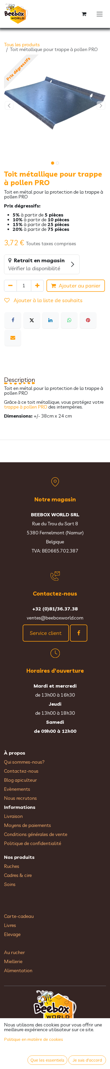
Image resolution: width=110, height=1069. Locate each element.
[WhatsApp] (69, 320)
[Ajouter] (37, 286)
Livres (10, 925)
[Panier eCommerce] (84, 14)
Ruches (11, 866)
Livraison (13, 816)
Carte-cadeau (19, 916)
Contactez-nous (21, 771)
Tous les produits (22, 44)
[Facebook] (13, 320)
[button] (9, 105)
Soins (9, 884)
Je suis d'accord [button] (87, 1060)
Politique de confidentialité (32, 843)
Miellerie (13, 961)
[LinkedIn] (50, 320)
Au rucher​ (14, 952)
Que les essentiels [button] (47, 1060)
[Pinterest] (88, 320)
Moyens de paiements (27, 825)
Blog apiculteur (20, 780)
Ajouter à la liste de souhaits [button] (47, 300)
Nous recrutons (20, 798)
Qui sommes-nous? (24, 762)
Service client (46, 633)
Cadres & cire (18, 875)
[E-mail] (13, 338)
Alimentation (18, 970)
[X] (32, 320)
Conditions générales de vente (36, 834)
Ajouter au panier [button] (79, 285)
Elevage (12, 934)
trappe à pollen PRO (25, 407)
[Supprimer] (10, 286)
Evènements (17, 789)
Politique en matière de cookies (33, 1039)
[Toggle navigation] (99, 14)
